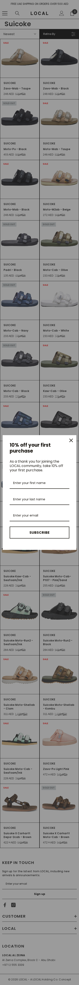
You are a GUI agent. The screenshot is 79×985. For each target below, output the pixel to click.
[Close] (71, 440)
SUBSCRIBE (39, 532)
